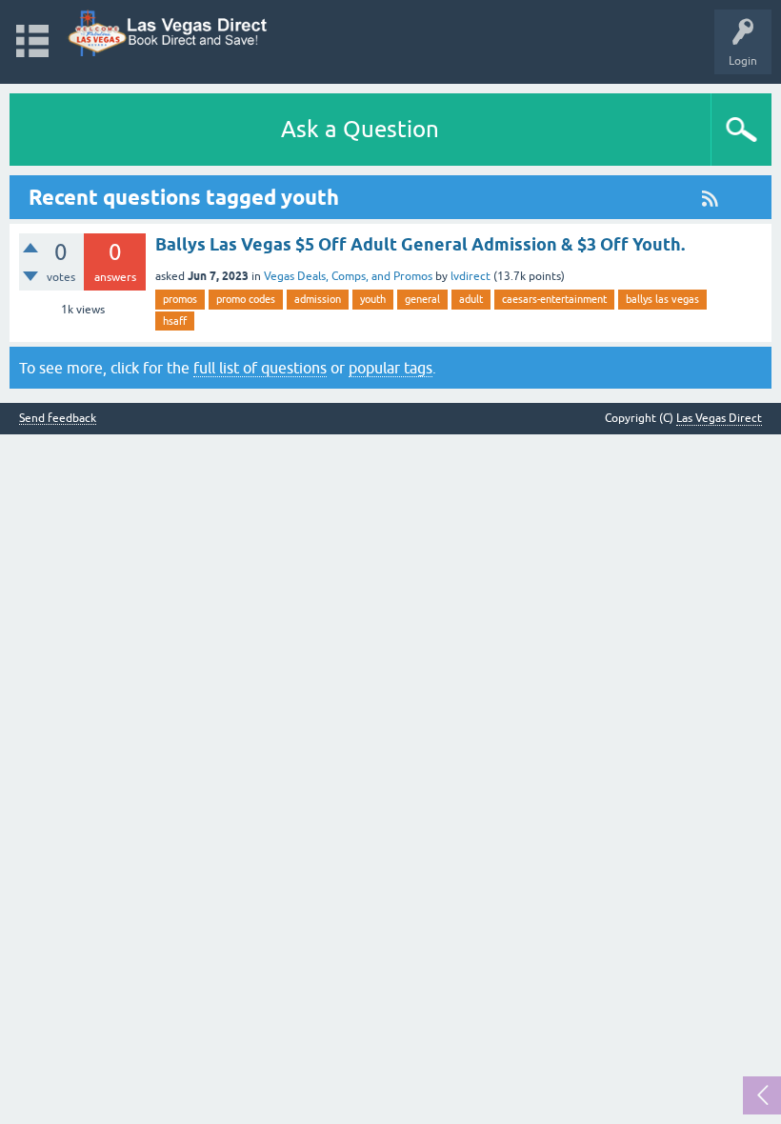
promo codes (245, 299)
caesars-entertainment (554, 299)
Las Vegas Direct (719, 418)
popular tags (390, 367)
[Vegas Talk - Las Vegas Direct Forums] (168, 33)
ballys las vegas (662, 299)
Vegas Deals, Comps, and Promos (348, 276)
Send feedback (57, 418)
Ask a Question (360, 129)
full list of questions (260, 367)
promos (180, 299)
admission (317, 299)
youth (373, 299)
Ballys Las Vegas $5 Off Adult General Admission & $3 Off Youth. (420, 244)
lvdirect (471, 276)
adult (471, 299)
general (422, 299)
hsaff (175, 321)
